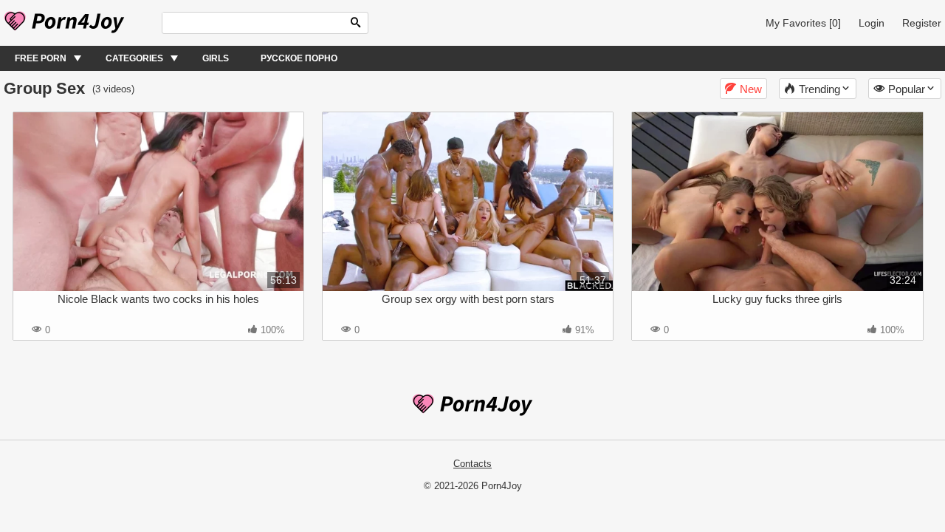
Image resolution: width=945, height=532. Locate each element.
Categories (134, 58)
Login (871, 23)
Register (921, 23)
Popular (906, 89)
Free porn (40, 58)
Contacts (472, 463)
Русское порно (299, 58)
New (751, 89)
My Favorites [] (803, 23)
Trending (819, 89)
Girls (215, 58)
